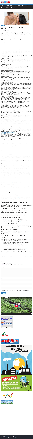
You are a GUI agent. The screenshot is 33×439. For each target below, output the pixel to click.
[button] (13, 5)
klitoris (20, 221)
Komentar (2, 267)
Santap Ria (17, 5)
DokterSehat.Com (3, 133)
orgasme (12, 182)
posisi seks (25, 248)
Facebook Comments (9, 263)
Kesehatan (12, 7)
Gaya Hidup (7, 5)
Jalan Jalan (11, 5)
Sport (26, 5)
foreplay (3, 148)
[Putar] (1, 313)
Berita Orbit (7, 7)
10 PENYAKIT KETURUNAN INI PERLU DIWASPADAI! (7, 257)
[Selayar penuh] (31, 313)
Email (2, 282)
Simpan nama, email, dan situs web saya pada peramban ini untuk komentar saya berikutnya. (16, 290)
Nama (2, 278)
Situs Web (2, 286)
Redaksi (8, 30)
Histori (2, 7)
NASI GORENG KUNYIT (27, 256)
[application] (16, 306)
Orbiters (2, 5)
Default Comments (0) (3, 263)
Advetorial (22, 5)
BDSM (18, 197)
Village (30, 5)
